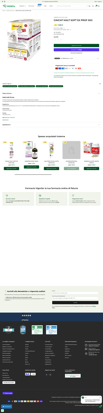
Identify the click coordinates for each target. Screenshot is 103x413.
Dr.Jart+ (27, 346)
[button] (76, 45)
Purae (26, 355)
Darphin (27, 344)
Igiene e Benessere (6, 355)
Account (67, 357)
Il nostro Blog (48, 348)
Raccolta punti (5, 375)
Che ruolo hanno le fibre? (56, 86)
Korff (26, 359)
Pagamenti (67, 348)
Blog (96, 1)
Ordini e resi (5, 373)
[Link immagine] (37, 329)
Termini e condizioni (49, 353)
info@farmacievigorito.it (94, 349)
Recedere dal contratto (9, 382)
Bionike (26, 362)
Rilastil (26, 357)
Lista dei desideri (6, 377)
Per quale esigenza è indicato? (26, 86)
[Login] (92, 6)
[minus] (55, 40)
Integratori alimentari (7, 351)
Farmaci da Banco (6, 344)
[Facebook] (2, 1)
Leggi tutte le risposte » (93, 345)
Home (3, 10)
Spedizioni (67, 351)
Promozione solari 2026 (7, 362)
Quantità (56, 37)
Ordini (66, 346)
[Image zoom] (25, 40)
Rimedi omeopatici (6, 353)
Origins (26, 348)
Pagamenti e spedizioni (50, 355)
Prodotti (66, 353)
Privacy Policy (48, 359)
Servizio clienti (10, 199)
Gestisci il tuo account (7, 379)
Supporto (99, 1)
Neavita (27, 353)
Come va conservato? (41, 86)
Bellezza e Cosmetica (7, 346)
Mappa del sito (48, 364)
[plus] (60, 40)
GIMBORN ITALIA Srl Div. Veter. (61, 17)
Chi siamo (47, 357)
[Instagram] (5, 1)
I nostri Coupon (48, 346)
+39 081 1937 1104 (92, 354)
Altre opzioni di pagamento (76, 52)
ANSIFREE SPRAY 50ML (31, 161)
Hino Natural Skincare (30, 351)
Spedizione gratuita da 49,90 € (51, 1)
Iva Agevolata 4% (48, 351)
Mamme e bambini (6, 357)
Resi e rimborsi (68, 355)
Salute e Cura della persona (8, 348)
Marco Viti (27, 364)
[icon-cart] (98, 6)
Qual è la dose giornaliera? (10, 86)
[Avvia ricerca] (89, 6)
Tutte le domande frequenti (71, 344)
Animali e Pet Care (10, 10)
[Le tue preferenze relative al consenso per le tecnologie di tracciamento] (2, 410)
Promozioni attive (49, 344)
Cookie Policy (48, 362)
